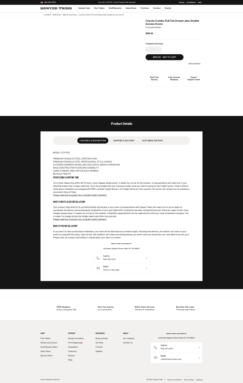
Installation (191, 3)
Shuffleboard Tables (49, 347)
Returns (71, 356)
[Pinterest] (133, 349)
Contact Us (128, 343)
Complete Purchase (154, 44)
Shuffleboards (115, 8)
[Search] (185, 8)
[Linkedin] (143, 349)
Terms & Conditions (174, 380)
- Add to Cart (164, 57)
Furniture (144, 8)
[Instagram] (124, 349)
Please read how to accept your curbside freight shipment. (80, 195)
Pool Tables (99, 8)
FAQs (70, 360)
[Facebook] (129, 349)
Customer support (152, 140)
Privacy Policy (189, 380)
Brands (168, 8)
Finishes (99, 347)
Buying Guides (102, 338)
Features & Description (93, 140)
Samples (99, 351)
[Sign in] (191, 8)
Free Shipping (74, 343)
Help (199, 3)
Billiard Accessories (48, 343)
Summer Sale (84, 8)
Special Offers (46, 356)
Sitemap (199, 380)
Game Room (131, 8)
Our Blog (99, 343)
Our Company (128, 338)
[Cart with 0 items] (196, 8)
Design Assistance (76, 338)
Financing (72, 351)
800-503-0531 (50, 2)
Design (182, 3)
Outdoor (157, 8)
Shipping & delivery (124, 140)
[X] (138, 349)
